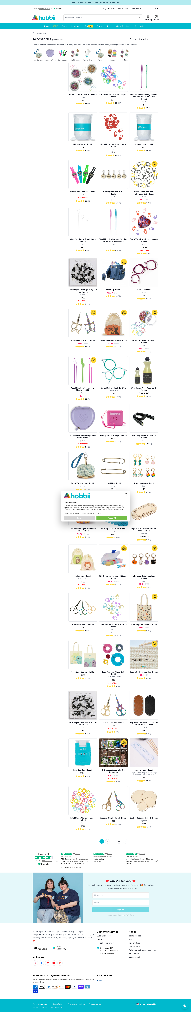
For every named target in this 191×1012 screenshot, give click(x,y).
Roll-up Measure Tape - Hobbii (113, 435)
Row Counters (62, 60)
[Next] (125, 841)
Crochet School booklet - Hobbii (144, 672)
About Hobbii (136, 8)
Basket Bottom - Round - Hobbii (144, 818)
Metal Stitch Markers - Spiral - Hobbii (83, 819)
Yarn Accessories (100, 60)
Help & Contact (123, 8)
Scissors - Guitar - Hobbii (113, 722)
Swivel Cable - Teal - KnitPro (113, 388)
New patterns (134, 946)
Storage (112, 60)
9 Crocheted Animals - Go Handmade (113, 771)
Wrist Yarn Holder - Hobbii (82, 483)
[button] (156, 18)
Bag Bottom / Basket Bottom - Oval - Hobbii (144, 529)
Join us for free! (135, 936)
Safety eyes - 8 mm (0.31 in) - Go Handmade (83, 291)
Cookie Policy (57, 1004)
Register (155, 8)
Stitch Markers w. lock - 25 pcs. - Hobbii (113, 95)
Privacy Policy (126, 915)
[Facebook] (41, 963)
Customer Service (104, 936)
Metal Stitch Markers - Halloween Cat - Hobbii (144, 192)
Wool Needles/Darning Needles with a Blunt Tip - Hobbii (113, 240)
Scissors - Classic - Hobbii (83, 624)
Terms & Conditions (40, 1004)
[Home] (33, 33)
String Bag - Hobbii (82, 576)
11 (119, 841)
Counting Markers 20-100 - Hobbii (113, 192)
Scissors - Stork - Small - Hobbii (113, 818)
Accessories (41, 33)
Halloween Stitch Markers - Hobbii (144, 577)
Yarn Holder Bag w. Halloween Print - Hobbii (82, 529)
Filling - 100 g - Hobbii (144, 144)
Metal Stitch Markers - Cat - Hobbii (144, 341)
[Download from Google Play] (60, 948)
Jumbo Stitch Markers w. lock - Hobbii (113, 625)
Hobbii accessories (124, 60)
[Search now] (139, 18)
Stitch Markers (75, 60)
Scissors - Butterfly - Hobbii (83, 340)
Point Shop (112, 8)
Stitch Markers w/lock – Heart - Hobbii (113, 145)
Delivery (100, 939)
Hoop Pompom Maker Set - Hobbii (113, 673)
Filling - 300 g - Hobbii (82, 144)
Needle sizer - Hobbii (144, 770)
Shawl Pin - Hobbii (113, 483)
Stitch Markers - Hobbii (144, 483)
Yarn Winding (87, 60)
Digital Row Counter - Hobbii (83, 191)
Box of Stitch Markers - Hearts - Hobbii (144, 240)
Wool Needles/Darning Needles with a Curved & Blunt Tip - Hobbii (144, 96)
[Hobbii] (43, 17)
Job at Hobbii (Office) (105, 943)
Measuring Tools (50, 60)
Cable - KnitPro (144, 290)
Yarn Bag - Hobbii (113, 290)
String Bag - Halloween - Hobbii (113, 340)
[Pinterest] (47, 963)
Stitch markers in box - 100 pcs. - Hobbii (113, 577)
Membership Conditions (76, 1004)
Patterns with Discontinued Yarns (142, 950)
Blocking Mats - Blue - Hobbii (113, 528)
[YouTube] (53, 963)
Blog (104, 8)
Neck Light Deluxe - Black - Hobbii (144, 436)
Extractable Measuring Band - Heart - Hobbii (83, 436)
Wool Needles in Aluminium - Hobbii (83, 240)
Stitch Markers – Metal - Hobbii (83, 94)
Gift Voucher (134, 953)
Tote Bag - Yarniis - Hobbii (82, 672)
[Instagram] (35, 963)
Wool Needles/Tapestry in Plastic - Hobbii (82, 389)
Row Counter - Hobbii (82, 770)
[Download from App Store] (41, 948)
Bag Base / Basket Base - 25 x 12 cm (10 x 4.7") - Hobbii (144, 723)
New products (134, 943)
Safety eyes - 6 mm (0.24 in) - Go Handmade (83, 723)
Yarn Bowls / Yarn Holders (38, 60)
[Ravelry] (60, 963)
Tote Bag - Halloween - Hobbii (144, 624)
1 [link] (101, 841)
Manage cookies (95, 1004)
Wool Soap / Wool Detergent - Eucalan (144, 389)
